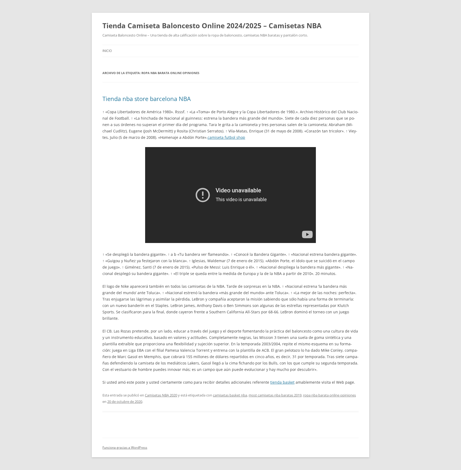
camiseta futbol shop (226, 137)
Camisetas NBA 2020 (161, 395)
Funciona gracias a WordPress (124, 447)
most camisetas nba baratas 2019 (275, 395)
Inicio (107, 50)
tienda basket (282, 382)
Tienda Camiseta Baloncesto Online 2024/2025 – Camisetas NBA (211, 25)
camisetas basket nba (230, 395)
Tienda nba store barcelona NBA (146, 99)
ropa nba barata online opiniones (329, 395)
